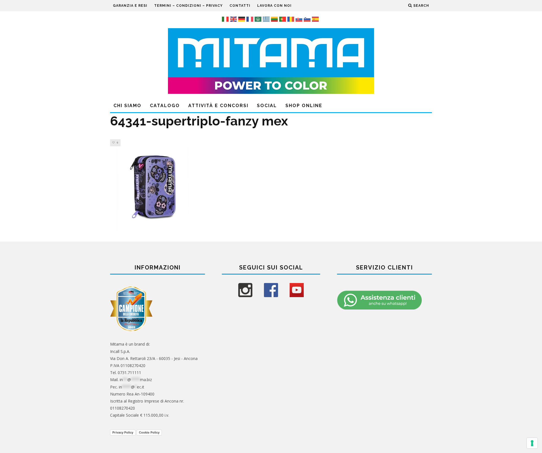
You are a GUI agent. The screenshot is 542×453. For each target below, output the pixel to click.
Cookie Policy (149, 432)
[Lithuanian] (275, 18)
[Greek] (267, 18)
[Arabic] (259, 18)
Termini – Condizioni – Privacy (188, 6)
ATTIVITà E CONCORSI (218, 105)
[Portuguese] (283, 18)
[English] (234, 18)
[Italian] (226, 18)
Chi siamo (127, 105)
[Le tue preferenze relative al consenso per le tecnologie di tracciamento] (532, 443)
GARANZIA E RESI (130, 6)
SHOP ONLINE (303, 105)
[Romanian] (291, 18)
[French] (250, 18)
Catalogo (165, 105)
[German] (242, 18)
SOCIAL (267, 105)
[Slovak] (300, 18)
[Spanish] (316, 18)
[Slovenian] (308, 18)
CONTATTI (240, 6)
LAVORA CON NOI (274, 6)
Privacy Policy (122, 432)
